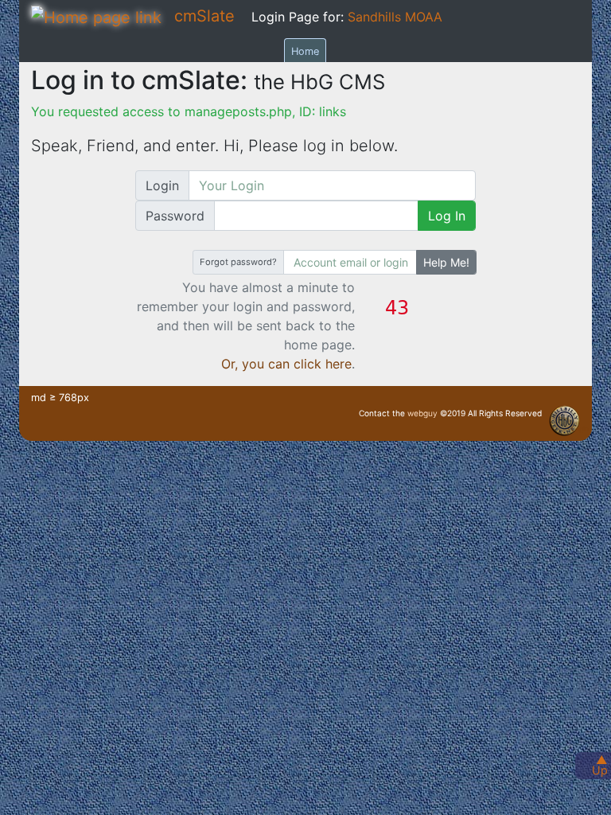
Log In (446, 216)
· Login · (580, 429)
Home (305, 51)
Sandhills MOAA (395, 17)
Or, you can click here (286, 364)
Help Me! (446, 262)
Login (162, 185)
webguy (422, 413)
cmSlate (204, 15)
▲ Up (600, 765)
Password (175, 216)
